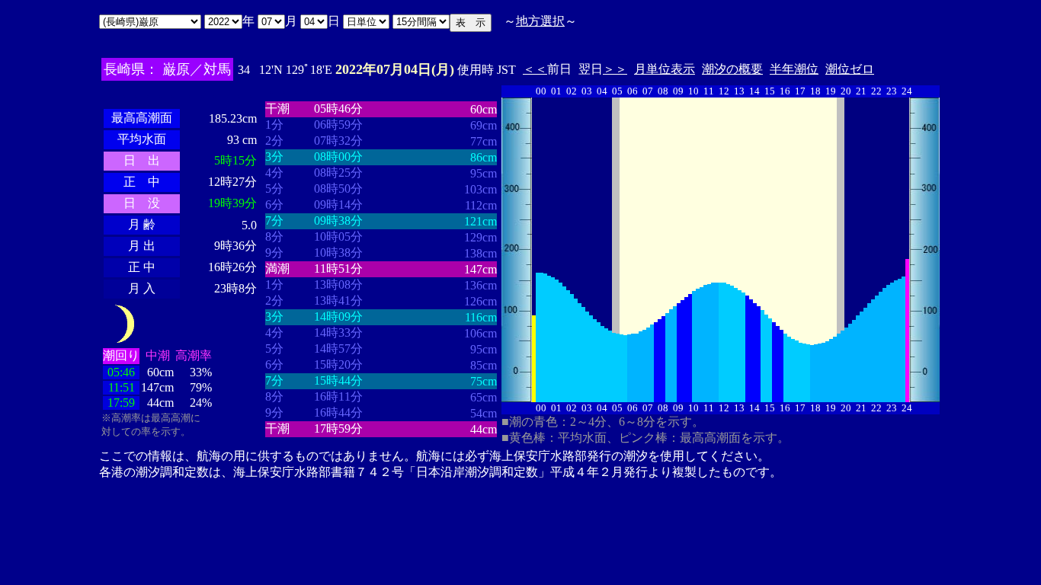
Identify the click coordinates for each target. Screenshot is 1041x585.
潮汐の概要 (732, 68)
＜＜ (535, 68)
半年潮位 (794, 68)
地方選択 (540, 20)
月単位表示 (664, 68)
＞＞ (615, 68)
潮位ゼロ (849, 68)
